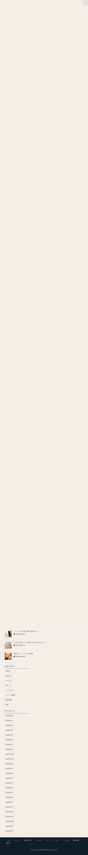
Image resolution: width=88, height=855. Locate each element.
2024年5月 (9, 826)
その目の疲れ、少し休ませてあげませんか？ (30, 642)
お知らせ (8, 676)
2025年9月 (9, 768)
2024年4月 (9, 831)
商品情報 (8, 700)
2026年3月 (9, 740)
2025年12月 (9, 754)
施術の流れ (28, 840)
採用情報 (76, 840)
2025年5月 (9, 788)
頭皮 (6, 704)
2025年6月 (9, 783)
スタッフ (8, 685)
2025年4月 (9, 792)
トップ (8, 840)
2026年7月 (9, 720)
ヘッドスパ (9, 690)
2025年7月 (9, 778)
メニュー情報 (10, 695)
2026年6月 (9, 725)
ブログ (57, 840)
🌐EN (8, 843)
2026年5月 (9, 730)
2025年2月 (9, 802)
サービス (8, 680)
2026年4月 (9, 735)
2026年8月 (9, 716)
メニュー (17, 840)
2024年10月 (9, 821)
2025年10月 (9, 764)
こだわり (38, 840)
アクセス (66, 840)
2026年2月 (9, 744)
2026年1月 (9, 749)
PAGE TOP (84, 827)
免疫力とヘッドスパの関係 (23, 654)
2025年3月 (9, 797)
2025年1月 (9, 807)
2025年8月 (9, 773)
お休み (7, 671)
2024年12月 (9, 812)
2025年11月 (9, 759)
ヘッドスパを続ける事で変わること (26, 631)
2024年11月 (9, 816)
